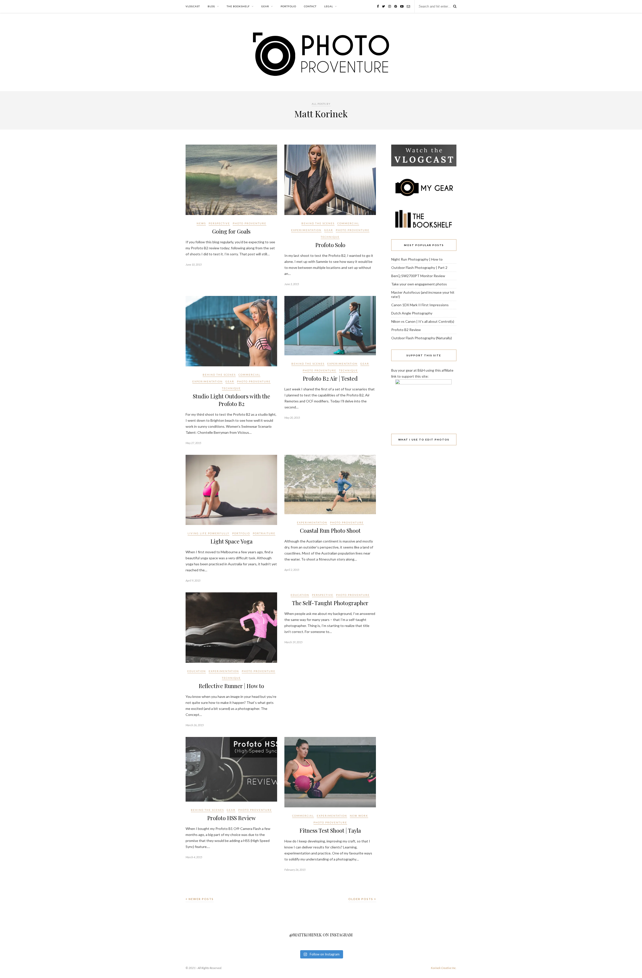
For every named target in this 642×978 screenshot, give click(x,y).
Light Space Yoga (231, 541)
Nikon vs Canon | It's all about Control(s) (422, 321)
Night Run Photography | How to (417, 259)
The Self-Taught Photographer (330, 603)
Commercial (348, 223)
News (201, 223)
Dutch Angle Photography (411, 313)
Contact (310, 6)
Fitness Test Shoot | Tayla (330, 830)
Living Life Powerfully (208, 533)
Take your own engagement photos (419, 284)
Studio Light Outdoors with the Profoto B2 (231, 399)
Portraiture (264, 533)
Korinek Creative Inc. (443, 968)
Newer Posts (201, 899)
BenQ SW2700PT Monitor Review (418, 276)
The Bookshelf (238, 6)
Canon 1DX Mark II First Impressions (420, 305)
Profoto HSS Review (231, 818)
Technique (330, 236)
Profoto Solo (330, 245)
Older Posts (361, 899)
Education (196, 671)
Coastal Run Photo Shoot (330, 530)
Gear (265, 6)
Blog (211, 6)
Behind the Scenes (318, 223)
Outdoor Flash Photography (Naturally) (421, 338)
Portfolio (288, 6)
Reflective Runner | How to (231, 686)
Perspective (219, 223)
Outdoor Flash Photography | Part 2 (419, 267)
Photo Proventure (249, 223)
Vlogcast (193, 6)
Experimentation (306, 230)
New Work (359, 815)
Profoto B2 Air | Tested (330, 378)
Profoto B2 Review (406, 330)
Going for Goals (231, 231)
